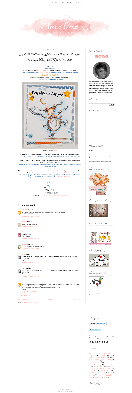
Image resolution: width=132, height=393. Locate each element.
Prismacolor (92, 368)
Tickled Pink (92, 374)
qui (50, 173)
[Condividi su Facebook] (55, 193)
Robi (23, 254)
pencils (105, 377)
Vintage (110, 374)
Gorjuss (97, 359)
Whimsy (91, 375)
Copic (91, 355)
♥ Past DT (79, 2)
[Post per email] (44, 192)
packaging (91, 377)
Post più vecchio (77, 299)
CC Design (107, 353)
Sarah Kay (102, 368)
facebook (103, 56)
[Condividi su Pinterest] (57, 193)
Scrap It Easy (105, 370)
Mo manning (63, 195)
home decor (108, 375)
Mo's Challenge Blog (42, 70)
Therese (24, 222)
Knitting (103, 359)
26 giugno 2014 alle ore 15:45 (30, 216)
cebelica (24, 244)
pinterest (106, 56)
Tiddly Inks (101, 374)
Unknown (25, 210)
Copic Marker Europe (47, 195)
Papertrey (97, 365)
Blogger (69, 389)
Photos (108, 366)
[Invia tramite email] (48, 193)
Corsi (110, 355)
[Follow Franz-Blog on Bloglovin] (98, 324)
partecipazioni (98, 377)
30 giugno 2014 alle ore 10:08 (30, 262)
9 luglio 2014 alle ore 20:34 (30, 292)
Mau (61, 70)
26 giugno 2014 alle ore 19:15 (30, 238)
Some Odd (103, 372)
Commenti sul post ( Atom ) (30, 302)
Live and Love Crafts (108, 361)
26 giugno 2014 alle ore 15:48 (30, 226)
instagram (96, 56)
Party (106, 365)
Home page (53, 2)
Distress (105, 357)
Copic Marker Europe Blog (63, 177)
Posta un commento (25, 295)
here (45, 177)
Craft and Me (92, 357)
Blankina (25, 232)
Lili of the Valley (94, 361)
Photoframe (100, 366)
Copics (56, 195)
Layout (109, 359)
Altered (98, 353)
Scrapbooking (93, 372)
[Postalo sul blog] (50, 193)
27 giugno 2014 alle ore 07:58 (30, 249)
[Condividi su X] (52, 193)
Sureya (111, 372)
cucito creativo (98, 375)
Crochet (98, 357)
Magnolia (96, 363)
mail (99, 56)
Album (91, 353)
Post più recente (22, 299)
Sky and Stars (70, 391)
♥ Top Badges (66, 2)
